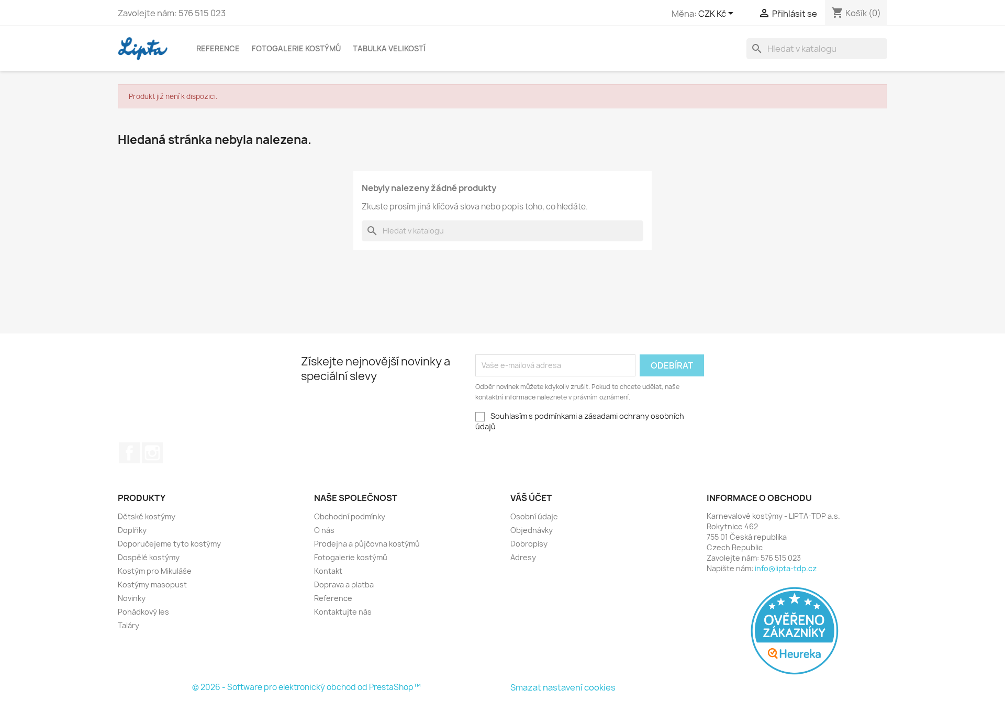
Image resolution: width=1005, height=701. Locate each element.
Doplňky (132, 530)
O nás (324, 530)
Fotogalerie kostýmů (296, 48)
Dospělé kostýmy (149, 557)
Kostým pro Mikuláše (155, 571)
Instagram (152, 452)
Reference (218, 48)
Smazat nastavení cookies (563, 687)
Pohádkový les (143, 612)
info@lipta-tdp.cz (786, 568)
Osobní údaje (534, 516)
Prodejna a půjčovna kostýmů (367, 544)
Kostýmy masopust (152, 584)
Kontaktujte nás (343, 612)
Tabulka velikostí (389, 48)
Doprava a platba (344, 584)
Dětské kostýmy (146, 516)
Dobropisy (529, 544)
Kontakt (328, 571)
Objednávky (531, 530)
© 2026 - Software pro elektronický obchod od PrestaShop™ (306, 687)
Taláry (128, 625)
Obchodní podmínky (349, 516)
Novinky (132, 598)
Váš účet (531, 498)
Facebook (129, 452)
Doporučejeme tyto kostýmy (169, 544)
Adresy (523, 557)
